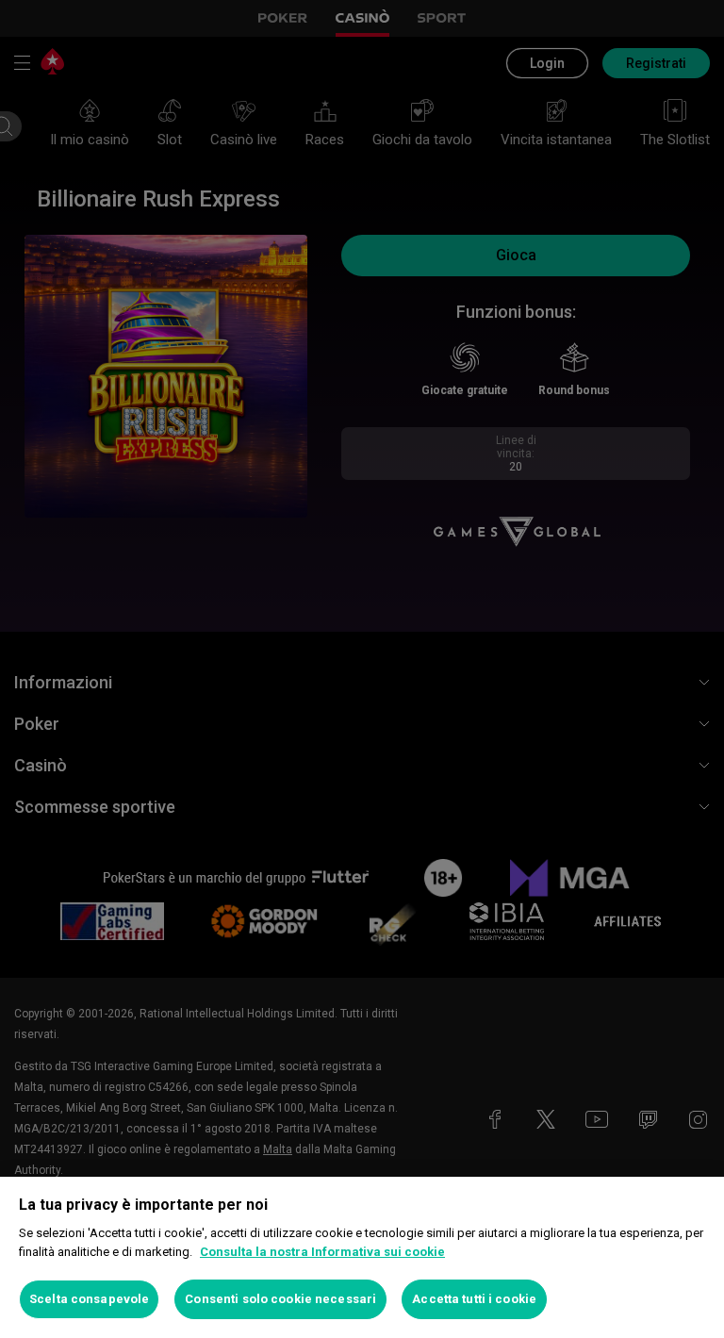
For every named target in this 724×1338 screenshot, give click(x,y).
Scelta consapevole (89, 1299)
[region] (362, 1257)
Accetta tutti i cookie (474, 1299)
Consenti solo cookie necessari (280, 1299)
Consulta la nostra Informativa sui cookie (322, 1252)
